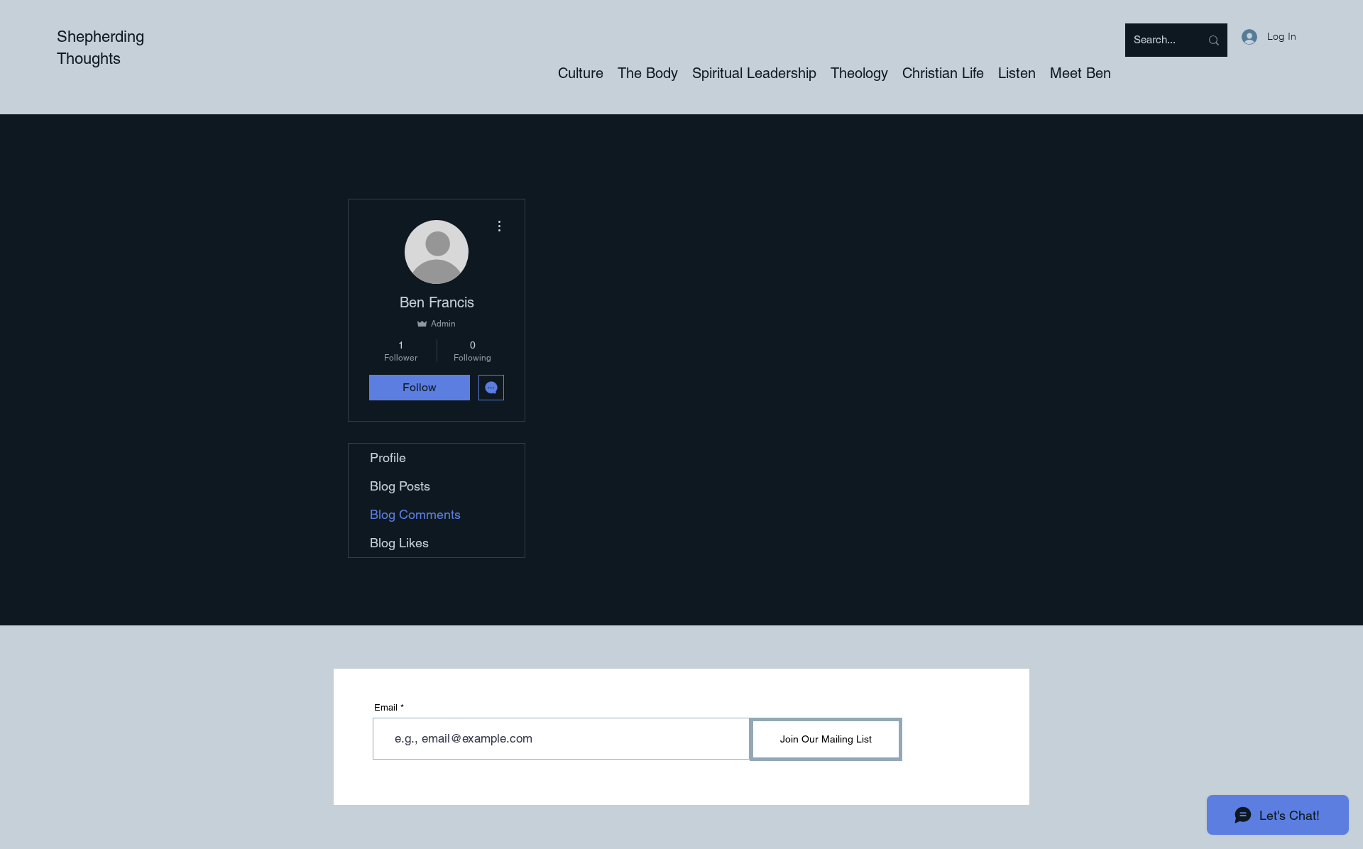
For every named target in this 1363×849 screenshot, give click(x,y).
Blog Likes (399, 542)
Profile (388, 457)
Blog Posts (400, 485)
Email (386, 707)
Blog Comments (415, 514)
